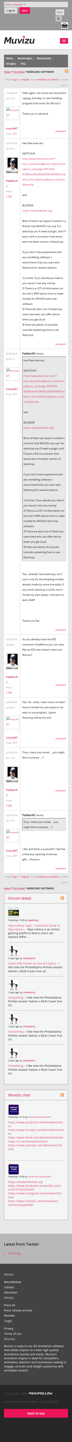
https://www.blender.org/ (37, 210)
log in (15, 79)
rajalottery (33, 920)
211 (15, 133)
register (25, 79)
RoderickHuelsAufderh (39, 1117)
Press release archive (18, 1310)
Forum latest (19, 898)
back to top (36, 1413)
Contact (9, 1287)
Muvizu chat (19, 1094)
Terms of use (12, 1334)
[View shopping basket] (64, 25)
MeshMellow (12, 1282)
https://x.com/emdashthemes (28, 1141)
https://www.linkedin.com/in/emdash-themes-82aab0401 (33, 1203)
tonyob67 (12, 128)
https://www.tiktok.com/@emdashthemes (35, 1137)
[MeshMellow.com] (40, 1393)
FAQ (23, 63)
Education (10, 1292)
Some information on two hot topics (32, 963)
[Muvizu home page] (19, 39)
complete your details (47, 79)
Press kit (9, 1305)
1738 (9, 196)
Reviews (9, 1315)
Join (24, 10)
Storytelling (16, 997)
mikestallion (29, 958)
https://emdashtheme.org (25, 1182)
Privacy (8, 1328)
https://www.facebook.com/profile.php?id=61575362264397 (34, 1187)
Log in (11, 10)
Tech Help (19, 72)
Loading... (14, 1253)
